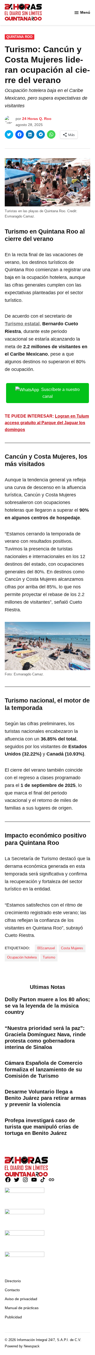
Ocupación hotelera (22, 957)
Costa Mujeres (72, 948)
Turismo (49, 957)
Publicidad (13, 1317)
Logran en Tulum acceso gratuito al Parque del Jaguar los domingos (47, 423)
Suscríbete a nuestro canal (60, 393)
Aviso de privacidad (21, 1299)
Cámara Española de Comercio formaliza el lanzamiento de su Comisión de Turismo (43, 1069)
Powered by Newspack (22, 1346)
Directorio (13, 1281)
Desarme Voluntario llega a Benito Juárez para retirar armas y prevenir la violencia (45, 1098)
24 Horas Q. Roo (36, 119)
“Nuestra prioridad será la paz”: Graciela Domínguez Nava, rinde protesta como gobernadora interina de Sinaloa (45, 1037)
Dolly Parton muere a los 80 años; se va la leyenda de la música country (47, 1005)
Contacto (12, 1290)
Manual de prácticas (22, 1308)
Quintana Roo (19, 37)
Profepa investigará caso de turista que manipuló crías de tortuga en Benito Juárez (42, 1126)
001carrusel (46, 948)
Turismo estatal (22, 323)
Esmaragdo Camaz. (20, 216)
